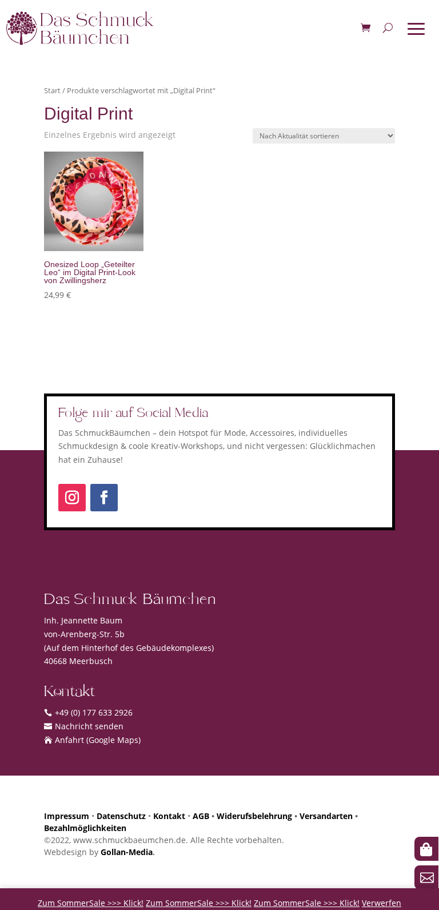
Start (52, 90)
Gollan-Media (127, 852)
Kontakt (169, 815)
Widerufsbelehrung (254, 815)
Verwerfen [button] (381, 902)
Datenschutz (121, 815)
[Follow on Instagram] (72, 497)
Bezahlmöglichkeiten (85, 827)
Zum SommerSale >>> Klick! (90, 902)
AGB (201, 815)
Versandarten (326, 815)
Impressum (66, 815)
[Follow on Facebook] (104, 497)
